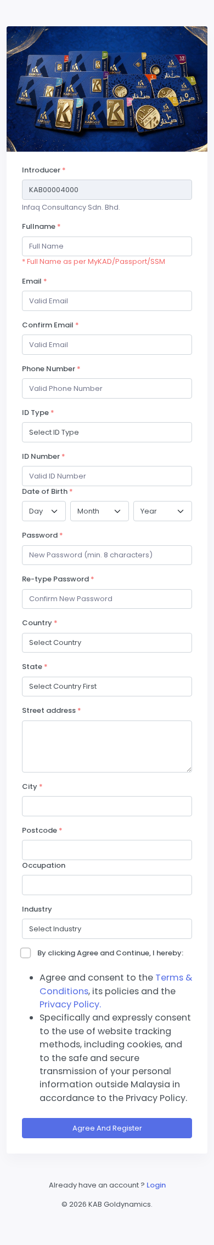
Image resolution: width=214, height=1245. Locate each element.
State (35, 666)
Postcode (42, 830)
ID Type (38, 412)
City (32, 786)
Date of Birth (47, 491)
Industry (37, 909)
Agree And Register (107, 1128)
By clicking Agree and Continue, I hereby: (110, 953)
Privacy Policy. (70, 1004)
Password (42, 535)
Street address (51, 710)
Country (40, 623)
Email (34, 281)
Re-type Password (58, 579)
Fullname (41, 226)
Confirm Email (50, 325)
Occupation (43, 865)
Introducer (44, 170)
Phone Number (51, 369)
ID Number (43, 456)
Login (156, 1185)
